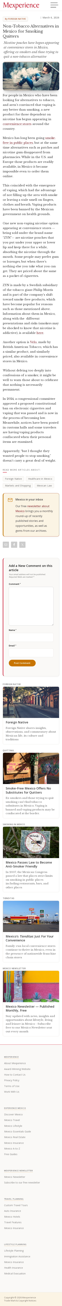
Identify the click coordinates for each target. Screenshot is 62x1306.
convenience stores (17, 124)
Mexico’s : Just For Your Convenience (30, 938)
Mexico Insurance (14, 1143)
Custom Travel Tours (16, 1205)
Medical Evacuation (15, 1273)
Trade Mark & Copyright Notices (20, 1300)
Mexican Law (44, 485)
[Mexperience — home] (21, 5)
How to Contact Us (14, 1074)
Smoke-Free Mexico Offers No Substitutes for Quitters (28, 790)
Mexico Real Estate (14, 1137)
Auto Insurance (12, 1210)
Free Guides (10, 1154)
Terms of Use (11, 1086)
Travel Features (13, 1222)
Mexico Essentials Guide (17, 1131)
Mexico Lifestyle (13, 1125)
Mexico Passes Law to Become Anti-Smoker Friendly (29, 864)
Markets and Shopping (18, 485)
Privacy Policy (11, 1080)
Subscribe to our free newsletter (22, 1182)
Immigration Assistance (17, 1256)
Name (12, 630)
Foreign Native (13, 478)
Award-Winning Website (17, 1069)
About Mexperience (15, 1063)
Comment (15, 584)
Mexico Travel (12, 1120)
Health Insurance (13, 1267)
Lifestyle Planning (14, 1250)
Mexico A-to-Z (12, 1148)
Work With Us (11, 1091)
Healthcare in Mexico (40, 478)
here (40, 333)
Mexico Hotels (12, 1216)
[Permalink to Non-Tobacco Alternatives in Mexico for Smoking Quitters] (31, 76)
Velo (33, 342)
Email (12, 645)
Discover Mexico (13, 1114)
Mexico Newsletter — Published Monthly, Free (30, 1008)
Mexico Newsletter (14, 1176)
